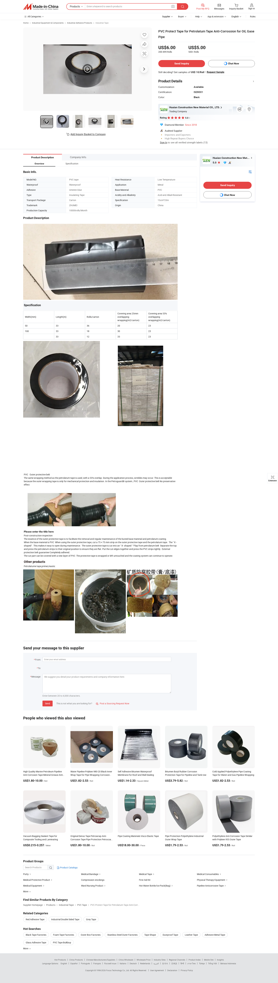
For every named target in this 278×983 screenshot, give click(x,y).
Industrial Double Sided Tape (65, 919)
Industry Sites (160, 959)
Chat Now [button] (233, 63)
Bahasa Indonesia (228, 963)
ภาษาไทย (191, 963)
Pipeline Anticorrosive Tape (210, 885)
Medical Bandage (89, 874)
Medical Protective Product (36, 879)
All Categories (34, 16)
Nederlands (145, 963)
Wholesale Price (143, 959)
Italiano (123, 963)
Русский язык (110, 963)
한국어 (165, 963)
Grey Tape (91, 919)
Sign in (251, 8)
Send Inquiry (181, 63)
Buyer (181, 16)
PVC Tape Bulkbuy (62, 942)
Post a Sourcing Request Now (112, 703)
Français (97, 963)
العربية (156, 963)
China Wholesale (126, 959)
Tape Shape (150, 934)
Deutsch (133, 963)
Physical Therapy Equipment (211, 879)
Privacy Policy (187, 970)
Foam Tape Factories (63, 934)
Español (74, 963)
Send (47, 703)
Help (197, 16)
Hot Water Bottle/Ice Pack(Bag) (155, 885)
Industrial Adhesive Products (79, 23)
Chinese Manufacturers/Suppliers (100, 959)
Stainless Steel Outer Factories (122, 934)
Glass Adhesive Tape (36, 942)
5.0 (215, 162)
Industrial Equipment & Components (48, 23)
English (64, 963)
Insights (220, 959)
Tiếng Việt (212, 963)
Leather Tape (191, 934)
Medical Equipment (32, 885)
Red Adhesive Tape (35, 919)
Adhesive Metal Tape (215, 934)
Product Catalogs (69, 867)
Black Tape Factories (36, 934)
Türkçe (202, 963)
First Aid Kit (144, 879)
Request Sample (215, 72)
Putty (26, 874)
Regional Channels (177, 959)
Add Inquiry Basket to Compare (88, 134)
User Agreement (157, 970)
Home (25, 23)
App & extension (216, 16)
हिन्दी (182, 963)
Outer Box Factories (91, 934)
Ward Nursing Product (92, 885)
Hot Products (60, 959)
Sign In (163, 142)
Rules (252, 16)
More (26, 948)
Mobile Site (208, 959)
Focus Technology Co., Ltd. (118, 970)
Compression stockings (92, 879)
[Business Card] (250, 171)
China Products (76, 959)
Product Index (195, 959)
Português (85, 963)
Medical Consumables (208, 874)
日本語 (174, 963)
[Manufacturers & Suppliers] (40, 6)
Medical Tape (145, 874)
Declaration (172, 970)
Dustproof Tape (170, 934)
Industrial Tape (102, 23)
